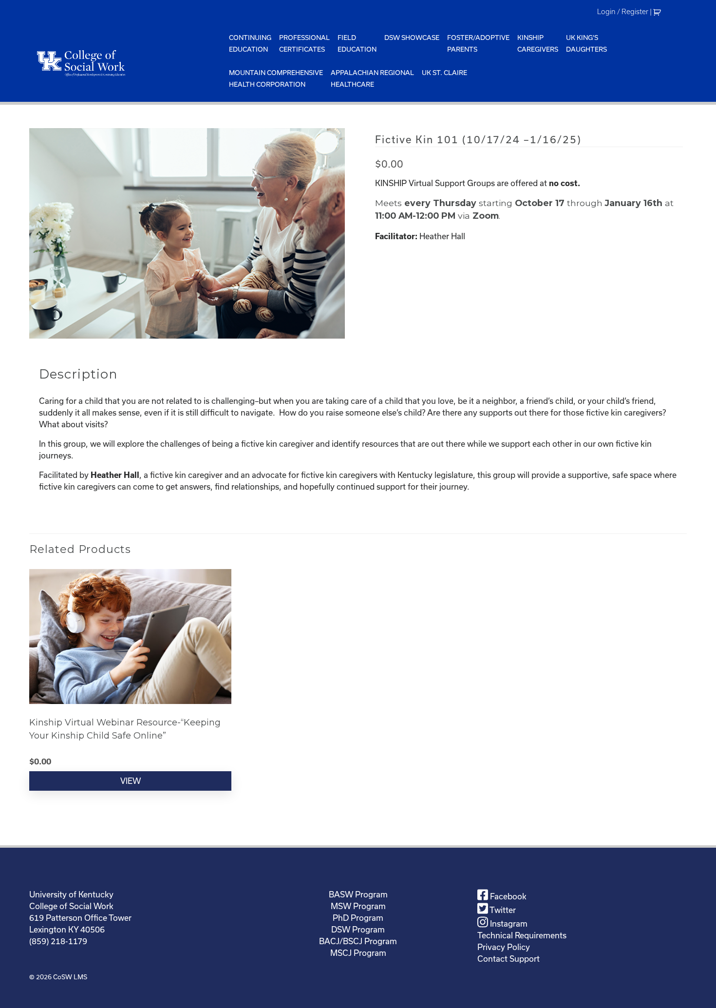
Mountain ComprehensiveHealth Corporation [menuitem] (276, 78)
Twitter (502, 909)
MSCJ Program (358, 952)
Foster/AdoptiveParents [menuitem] (478, 43)
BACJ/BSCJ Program (358, 941)
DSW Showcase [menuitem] (411, 37)
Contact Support (508, 958)
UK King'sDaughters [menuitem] (586, 43)
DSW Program (358, 929)
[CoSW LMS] (127, 62)
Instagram (508, 923)
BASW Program (358, 894)
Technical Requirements (521, 935)
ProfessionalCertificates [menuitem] (304, 43)
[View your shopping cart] (658, 12)
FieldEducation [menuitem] (357, 43)
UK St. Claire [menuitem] (444, 72)
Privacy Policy (503, 946)
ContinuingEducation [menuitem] (250, 43)
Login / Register (622, 12)
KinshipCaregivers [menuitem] (537, 43)
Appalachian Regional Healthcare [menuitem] (372, 78)
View (130, 780)
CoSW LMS (70, 977)
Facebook (507, 896)
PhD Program (358, 917)
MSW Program (358, 906)
